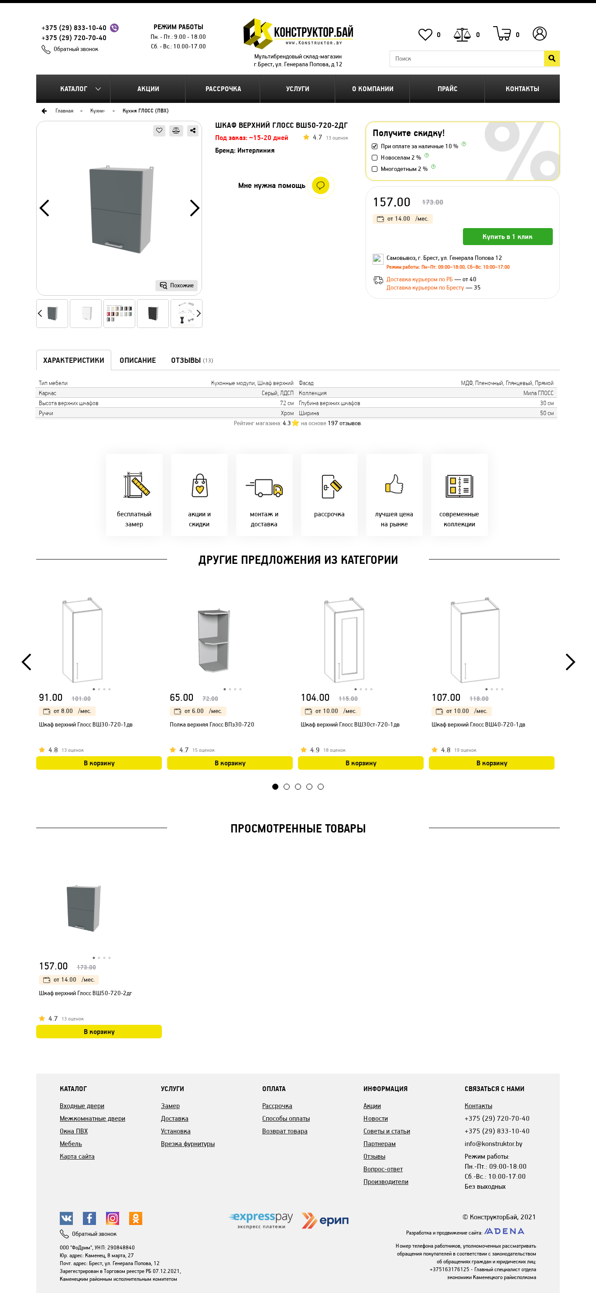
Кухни (96, 110)
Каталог (73, 89)
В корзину (99, 763)
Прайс (448, 89)
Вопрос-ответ (383, 1169)
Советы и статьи (386, 1131)
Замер (170, 1106)
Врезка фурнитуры (188, 1143)
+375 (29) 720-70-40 (73, 38)
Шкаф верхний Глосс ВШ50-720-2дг (85, 993)
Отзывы (374, 1156)
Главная (64, 110)
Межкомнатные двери (92, 1118)
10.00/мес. (335, 711)
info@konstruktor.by (493, 1143)
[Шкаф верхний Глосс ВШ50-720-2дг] (119, 211)
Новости (375, 1118)
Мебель (71, 1143)
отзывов (344, 423)
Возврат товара (285, 1131)
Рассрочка (223, 89)
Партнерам (379, 1143)
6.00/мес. (203, 711)
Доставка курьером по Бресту (426, 287)
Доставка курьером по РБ (420, 279)
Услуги (297, 89)
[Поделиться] (193, 130)
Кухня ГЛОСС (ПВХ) (146, 110)
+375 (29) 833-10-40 (73, 28)
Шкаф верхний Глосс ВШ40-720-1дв (478, 724)
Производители (385, 1181)
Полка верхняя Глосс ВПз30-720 (212, 724)
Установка (176, 1131)
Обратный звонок (76, 49)
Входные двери (82, 1106)
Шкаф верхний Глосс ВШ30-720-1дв (86, 724)
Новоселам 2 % (401, 157)
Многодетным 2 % (404, 169)
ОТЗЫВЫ (192, 360)
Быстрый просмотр (156, 605)
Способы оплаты (286, 1118)
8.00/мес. (72, 711)
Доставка (174, 1118)
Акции (148, 89)
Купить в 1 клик (508, 236)
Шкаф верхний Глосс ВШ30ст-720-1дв (350, 724)
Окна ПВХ (74, 1131)
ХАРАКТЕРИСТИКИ (73, 360)
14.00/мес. (407, 218)
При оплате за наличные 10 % (419, 146)
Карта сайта (77, 1156)
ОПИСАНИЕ (138, 360)
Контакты (522, 89)
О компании (373, 89)
